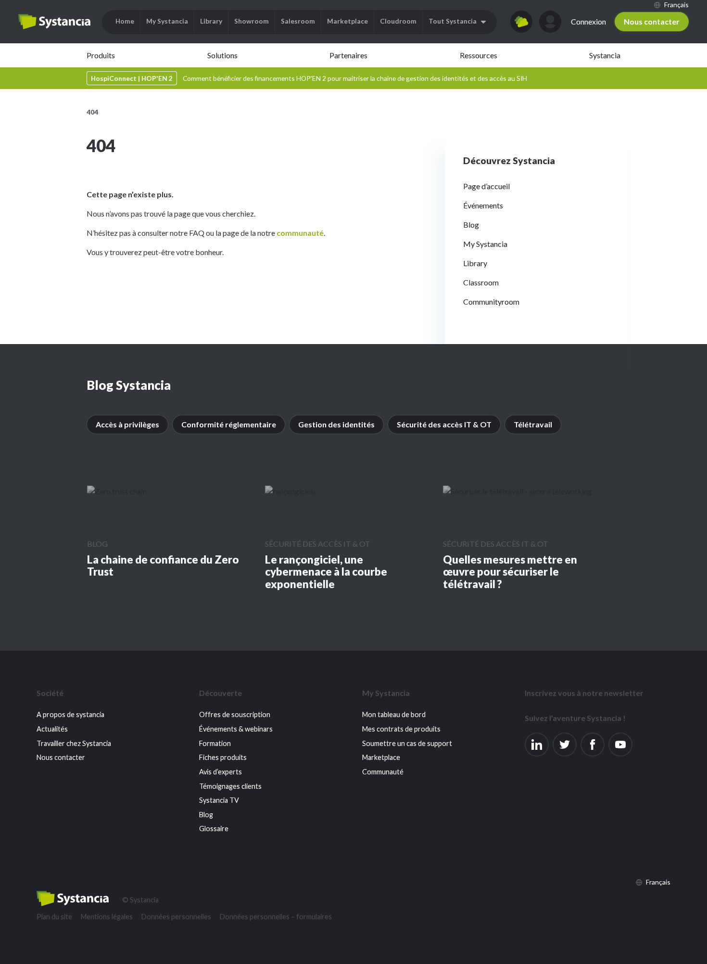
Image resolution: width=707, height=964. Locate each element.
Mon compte (550, 22)
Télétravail (533, 424)
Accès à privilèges (127, 424)
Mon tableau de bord (394, 714)
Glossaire (213, 828)
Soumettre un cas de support (407, 743)
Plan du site (54, 917)
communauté (300, 232)
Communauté (383, 772)
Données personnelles (176, 917)
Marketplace (381, 757)
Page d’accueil (486, 186)
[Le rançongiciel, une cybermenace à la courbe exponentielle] (290, 491)
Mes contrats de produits (401, 729)
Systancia (604, 55)
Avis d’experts (220, 772)
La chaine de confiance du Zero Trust (163, 565)
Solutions (222, 55)
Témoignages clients (230, 786)
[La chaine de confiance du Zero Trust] (117, 491)
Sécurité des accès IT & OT (444, 424)
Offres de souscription (234, 714)
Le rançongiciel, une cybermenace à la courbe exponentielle (326, 572)
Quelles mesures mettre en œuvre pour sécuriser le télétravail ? (510, 572)
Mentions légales (107, 917)
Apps (521, 22)
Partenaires (348, 55)
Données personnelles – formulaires (276, 917)
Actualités (52, 729)
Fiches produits (223, 757)
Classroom (481, 282)
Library (475, 263)
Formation (215, 743)
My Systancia (485, 243)
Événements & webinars (236, 729)
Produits (101, 55)
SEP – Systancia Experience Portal (54, 21)
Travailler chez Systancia (74, 743)
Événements (483, 205)
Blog (471, 224)
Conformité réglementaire (228, 424)
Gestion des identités (336, 424)
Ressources (478, 55)
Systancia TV (219, 800)
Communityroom (491, 301)
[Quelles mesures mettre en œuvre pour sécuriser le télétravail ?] (517, 491)
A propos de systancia (70, 714)
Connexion (588, 21)
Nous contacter (652, 21)
